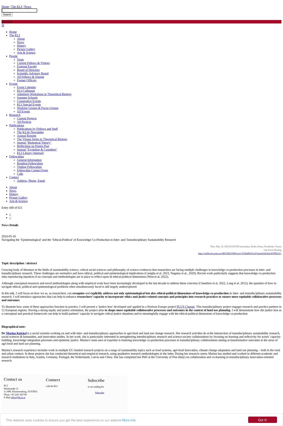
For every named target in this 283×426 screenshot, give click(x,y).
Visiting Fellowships (29, 166)
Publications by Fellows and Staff (37, 128)
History (21, 45)
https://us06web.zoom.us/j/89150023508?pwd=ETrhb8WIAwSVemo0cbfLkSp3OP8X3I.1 (239, 253)
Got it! (262, 419)
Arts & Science (26, 52)
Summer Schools (27, 97)
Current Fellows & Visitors (33, 63)
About (21, 38)
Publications (16, 125)
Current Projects (27, 118)
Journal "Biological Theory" (34, 142)
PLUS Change (186, 306)
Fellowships (16, 156)
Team (20, 59)
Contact (14, 177)
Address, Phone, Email (31, 180)
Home (5, 6)
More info (129, 420)
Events (13, 83)
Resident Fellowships (30, 163)
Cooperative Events (29, 101)
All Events (23, 111)
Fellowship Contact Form (32, 170)
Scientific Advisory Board (33, 73)
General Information (29, 160)
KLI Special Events (29, 104)
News (27, 6)
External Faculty (27, 66)
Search (7, 14)
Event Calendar (26, 87)
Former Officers (26, 80)
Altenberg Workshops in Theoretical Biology (44, 94)
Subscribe (99, 392)
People (13, 56)
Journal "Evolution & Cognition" (37, 149)
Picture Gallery (26, 49)
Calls (20, 173)
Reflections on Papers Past (33, 146)
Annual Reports (26, 135)
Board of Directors (28, 70)
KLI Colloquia (26, 90)
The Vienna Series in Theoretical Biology (42, 139)
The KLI (16, 6)
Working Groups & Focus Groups (37, 108)
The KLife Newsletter (30, 132)
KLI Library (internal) (30, 153)
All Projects (24, 121)
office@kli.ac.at (18, 397)
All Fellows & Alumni (30, 76)
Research (14, 115)
